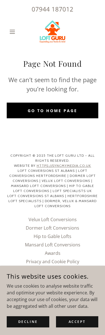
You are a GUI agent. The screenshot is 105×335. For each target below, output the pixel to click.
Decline (28, 321)
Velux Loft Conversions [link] (53, 219)
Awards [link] (52, 253)
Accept (77, 321)
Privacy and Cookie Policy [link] (52, 261)
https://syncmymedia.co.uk (64, 165)
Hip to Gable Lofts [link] (52, 236)
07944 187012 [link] (52, 9)
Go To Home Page (52, 110)
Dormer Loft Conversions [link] (52, 228)
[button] (13, 31)
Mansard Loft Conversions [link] (52, 245)
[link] (52, 31)
